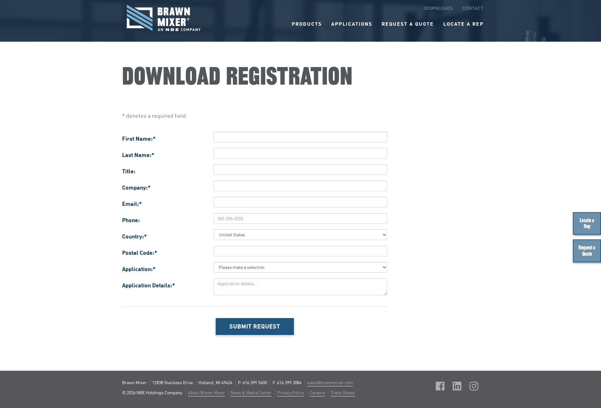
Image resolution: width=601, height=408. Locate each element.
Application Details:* (148, 285)
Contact (473, 8)
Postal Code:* (139, 252)
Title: (129, 171)
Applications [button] (351, 24)
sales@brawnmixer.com (330, 382)
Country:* (134, 236)
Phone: (131, 220)
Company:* (136, 187)
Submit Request (254, 326)
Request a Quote (586, 251)
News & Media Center (251, 392)
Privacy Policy (290, 392)
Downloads (438, 8)
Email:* (132, 203)
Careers (317, 392)
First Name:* (139, 138)
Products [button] (307, 24)
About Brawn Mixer (206, 392)
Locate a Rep (587, 223)
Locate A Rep (463, 24)
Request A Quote (408, 24)
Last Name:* (138, 154)
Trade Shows (343, 392)
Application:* (139, 268)
